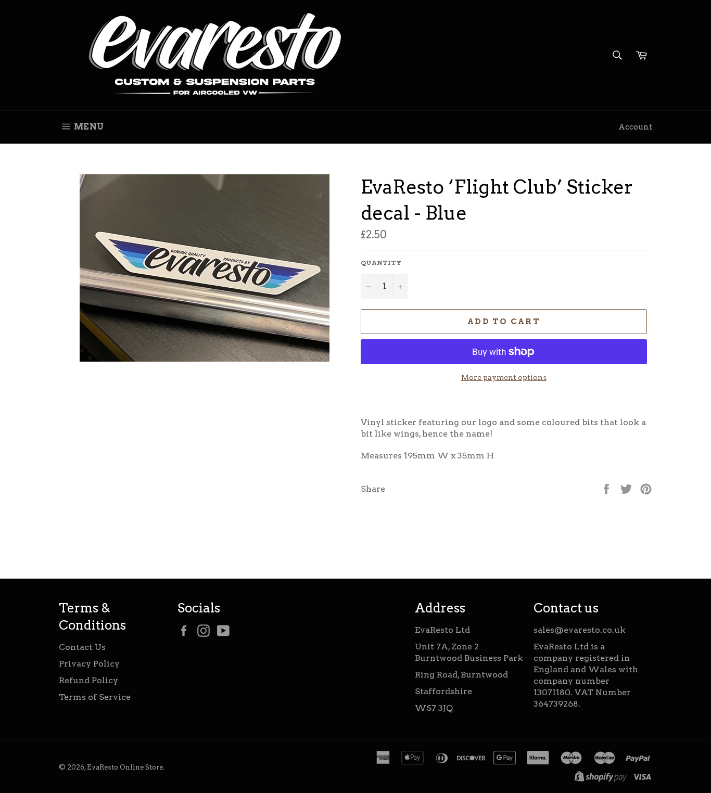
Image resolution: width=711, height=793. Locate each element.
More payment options (504, 377)
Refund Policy (88, 680)
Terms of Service (95, 697)
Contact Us (82, 647)
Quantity (381, 262)
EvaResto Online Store (125, 767)
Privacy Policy (89, 664)
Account (635, 127)
